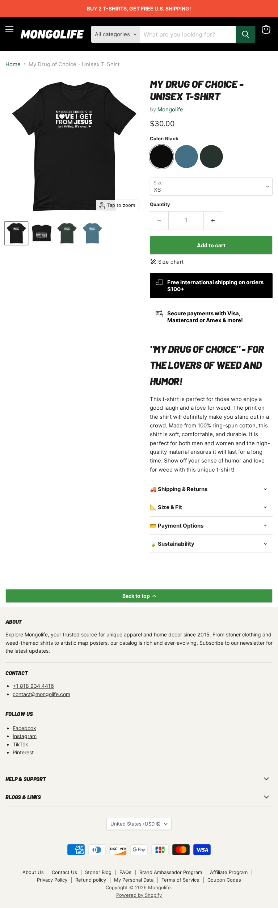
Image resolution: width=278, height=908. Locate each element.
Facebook (24, 728)
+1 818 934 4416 (33, 686)
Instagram (25, 736)
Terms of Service (180, 880)
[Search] (245, 34)
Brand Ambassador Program (170, 872)
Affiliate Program (229, 872)
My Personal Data (133, 880)
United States (135, 824)
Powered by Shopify (139, 895)
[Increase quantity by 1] (213, 220)
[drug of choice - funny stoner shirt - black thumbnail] (16, 233)
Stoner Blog (98, 872)
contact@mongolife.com (41, 694)
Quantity (160, 204)
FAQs (125, 872)
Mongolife (170, 109)
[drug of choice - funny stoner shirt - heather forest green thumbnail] (67, 233)
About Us (33, 872)
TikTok (20, 744)
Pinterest (23, 752)
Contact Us (64, 872)
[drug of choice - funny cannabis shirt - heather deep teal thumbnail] (92, 233)
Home (13, 64)
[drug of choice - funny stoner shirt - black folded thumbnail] (41, 233)
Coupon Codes (224, 880)
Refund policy (90, 880)
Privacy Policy (52, 880)
